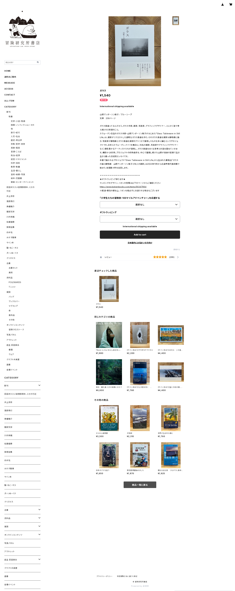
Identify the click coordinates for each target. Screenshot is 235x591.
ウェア (11, 354)
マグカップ (13, 306)
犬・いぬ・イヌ (12, 253)
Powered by (137, 586)
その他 (11, 320)
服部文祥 (11, 211)
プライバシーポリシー (105, 576)
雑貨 (9, 292)
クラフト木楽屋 (13, 359)
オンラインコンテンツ (15, 325)
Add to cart (140, 234)
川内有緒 (11, 217)
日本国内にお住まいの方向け (140, 243)
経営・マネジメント (19, 159)
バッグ (11, 297)
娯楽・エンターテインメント (22, 182)
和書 (11, 116)
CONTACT (9, 95)
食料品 (12, 315)
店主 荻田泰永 (13, 345)
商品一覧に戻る (140, 485)
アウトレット (12, 340)
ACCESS (8, 89)
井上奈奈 (11, 196)
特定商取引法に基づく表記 (127, 576)
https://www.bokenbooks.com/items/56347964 (123, 187)
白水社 (10, 232)
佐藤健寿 (11, 222)
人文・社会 (15, 136)
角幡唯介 (11, 206)
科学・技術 (15, 163)
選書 (9, 364)
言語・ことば (16, 151)
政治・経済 (15, 155)
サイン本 (10, 242)
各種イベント (12, 370)
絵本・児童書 (16, 178)
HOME (7, 71)
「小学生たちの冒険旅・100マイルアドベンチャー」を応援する (130, 198)
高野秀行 (11, 201)
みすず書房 (11, 237)
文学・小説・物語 (18, 121)
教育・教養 (15, 167)
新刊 (9, 112)
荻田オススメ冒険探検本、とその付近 (20, 394)
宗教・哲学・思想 (18, 144)
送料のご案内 (10, 77)
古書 (9, 263)
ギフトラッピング (108, 212)
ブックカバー (14, 301)
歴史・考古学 (16, 140)
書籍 (11, 349)
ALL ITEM (9, 101)
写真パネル (11, 335)
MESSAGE (9, 83)
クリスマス (11, 258)
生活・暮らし (16, 170)
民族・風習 (15, 148)
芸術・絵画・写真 (18, 174)
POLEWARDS (15, 282)
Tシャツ (12, 287)
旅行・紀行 (15, 132)
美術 (11, 272)
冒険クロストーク (16, 329)
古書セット (13, 268)
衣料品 (10, 277)
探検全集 (11, 227)
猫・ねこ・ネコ (12, 248)
